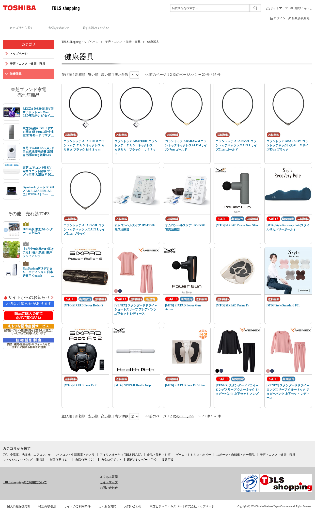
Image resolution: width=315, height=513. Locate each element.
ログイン (279, 18)
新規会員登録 (301, 18)
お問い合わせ (303, 8)
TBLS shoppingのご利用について (25, 482)
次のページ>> (183, 74)
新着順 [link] (80, 74)
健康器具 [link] (153, 42)
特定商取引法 (47, 506)
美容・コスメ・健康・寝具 (123, 42)
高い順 (106, 74)
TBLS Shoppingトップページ (80, 42)
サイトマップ (279, 8)
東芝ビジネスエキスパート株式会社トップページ (182, 506)
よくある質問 (109, 477)
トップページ (19, 53)
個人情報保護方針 (19, 506)
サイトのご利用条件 (77, 506)
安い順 (93, 74)
